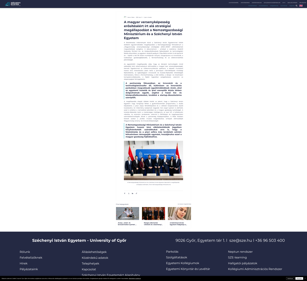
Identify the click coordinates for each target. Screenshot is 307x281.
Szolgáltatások (176, 257)
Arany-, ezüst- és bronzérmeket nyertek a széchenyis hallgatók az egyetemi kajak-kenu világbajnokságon (127, 223)
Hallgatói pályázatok (242, 263)
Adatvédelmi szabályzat (135, 278)
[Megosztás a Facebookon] (124, 193)
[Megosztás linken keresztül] (136, 193)
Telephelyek (90, 263)
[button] (233, 2)
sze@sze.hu (240, 240)
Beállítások (290, 278)
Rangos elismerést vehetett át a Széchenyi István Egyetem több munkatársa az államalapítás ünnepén (152, 223)
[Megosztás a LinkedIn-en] (132, 193)
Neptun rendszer (240, 251)
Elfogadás (299, 278)
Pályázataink (29, 269)
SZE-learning (237, 257)
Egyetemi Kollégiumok (183, 263)
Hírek (24, 263)
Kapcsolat (89, 269)
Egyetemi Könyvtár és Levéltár (188, 269)
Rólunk (25, 252)
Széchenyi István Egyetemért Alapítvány (111, 275)
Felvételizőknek (31, 257)
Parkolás (172, 251)
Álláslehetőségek (94, 252)
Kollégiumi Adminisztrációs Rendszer (255, 269)
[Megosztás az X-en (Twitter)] (128, 193)
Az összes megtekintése (184, 204)
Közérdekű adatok (95, 257)
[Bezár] (305, 278)
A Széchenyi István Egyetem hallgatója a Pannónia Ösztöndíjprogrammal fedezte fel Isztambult (178, 223)
